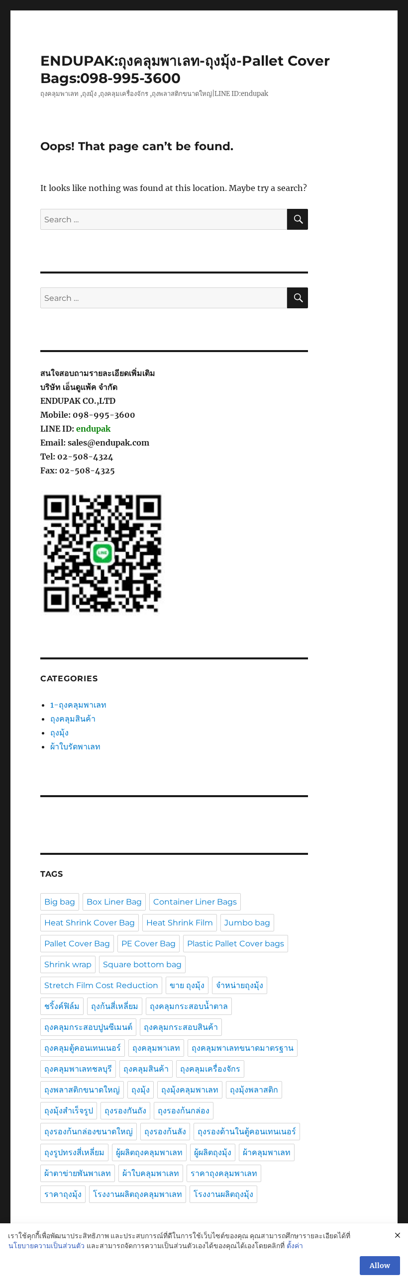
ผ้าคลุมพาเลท (267, 1152)
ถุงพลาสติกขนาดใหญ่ (82, 1090)
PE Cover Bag (148, 943)
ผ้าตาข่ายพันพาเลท (77, 1173)
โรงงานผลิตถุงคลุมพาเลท (137, 1194)
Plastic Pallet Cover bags (235, 943)
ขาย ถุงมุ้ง (187, 985)
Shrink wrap (68, 964)
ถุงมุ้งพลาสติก (254, 1090)
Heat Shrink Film (179, 922)
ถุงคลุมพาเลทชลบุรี (78, 1069)
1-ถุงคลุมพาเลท (78, 705)
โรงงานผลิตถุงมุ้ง (223, 1194)
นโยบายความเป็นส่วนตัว (46, 1245)
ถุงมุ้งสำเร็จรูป (68, 1110)
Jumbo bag (247, 922)
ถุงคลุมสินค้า (73, 719)
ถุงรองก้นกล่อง (183, 1110)
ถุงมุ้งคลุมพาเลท (189, 1090)
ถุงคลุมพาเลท (156, 1048)
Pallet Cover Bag (77, 943)
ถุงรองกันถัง (125, 1110)
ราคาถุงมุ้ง (63, 1194)
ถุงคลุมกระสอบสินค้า (181, 1027)
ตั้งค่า (295, 1245)
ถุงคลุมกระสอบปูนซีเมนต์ (88, 1027)
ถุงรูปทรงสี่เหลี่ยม (74, 1152)
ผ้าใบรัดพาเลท (75, 746)
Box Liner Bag (114, 902)
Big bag (59, 902)
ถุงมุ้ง (59, 732)
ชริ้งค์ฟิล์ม (62, 1006)
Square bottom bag (142, 964)
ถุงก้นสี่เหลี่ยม (114, 1006)
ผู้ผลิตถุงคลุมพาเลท (149, 1152)
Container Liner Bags (195, 902)
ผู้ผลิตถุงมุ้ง (212, 1152)
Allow (380, 1265)
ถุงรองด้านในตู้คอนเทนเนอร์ (247, 1131)
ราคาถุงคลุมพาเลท (224, 1173)
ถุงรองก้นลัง (165, 1131)
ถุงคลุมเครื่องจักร (210, 1069)
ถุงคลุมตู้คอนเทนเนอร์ (82, 1048)
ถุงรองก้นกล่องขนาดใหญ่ (88, 1131)
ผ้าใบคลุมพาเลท (150, 1173)
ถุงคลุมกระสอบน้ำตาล (189, 1006)
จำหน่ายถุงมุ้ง (239, 985)
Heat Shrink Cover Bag (89, 922)
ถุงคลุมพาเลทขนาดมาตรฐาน (243, 1048)
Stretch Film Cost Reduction (101, 985)
